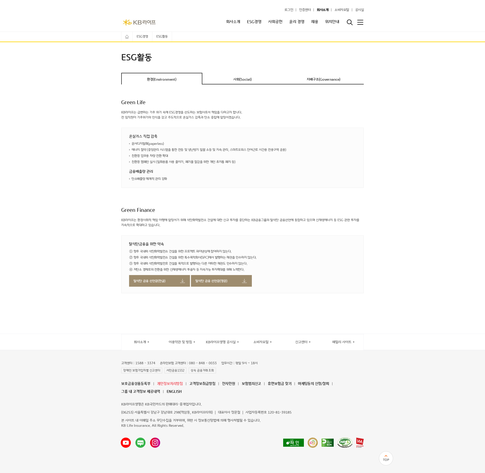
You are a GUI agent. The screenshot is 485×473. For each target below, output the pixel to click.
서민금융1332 (175, 370)
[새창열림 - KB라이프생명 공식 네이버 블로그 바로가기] (140, 443)
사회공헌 (275, 22)
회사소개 (322, 10)
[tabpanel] (242, 196)
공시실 (359, 10)
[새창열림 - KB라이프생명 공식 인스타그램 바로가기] (155, 443)
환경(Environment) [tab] (161, 79)
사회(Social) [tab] (242, 79)
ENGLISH (174, 392)
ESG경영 (254, 22)
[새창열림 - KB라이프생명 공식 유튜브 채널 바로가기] (126, 443)
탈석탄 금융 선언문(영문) (211, 281)
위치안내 (332, 22)
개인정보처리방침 (170, 384)
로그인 (288, 10)
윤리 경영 (296, 22)
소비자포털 (341, 10)
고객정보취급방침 (202, 384)
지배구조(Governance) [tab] (323, 79)
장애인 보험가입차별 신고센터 (141, 370)
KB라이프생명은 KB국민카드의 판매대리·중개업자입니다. (161, 404)
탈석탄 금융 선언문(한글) (149, 281)
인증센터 (305, 10)
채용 (314, 22)
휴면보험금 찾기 (280, 384)
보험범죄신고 (251, 384)
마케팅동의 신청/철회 (313, 384)
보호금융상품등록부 (136, 384)
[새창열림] (293, 443)
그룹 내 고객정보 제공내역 (140, 392)
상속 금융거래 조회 (202, 370)
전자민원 (228, 384)
